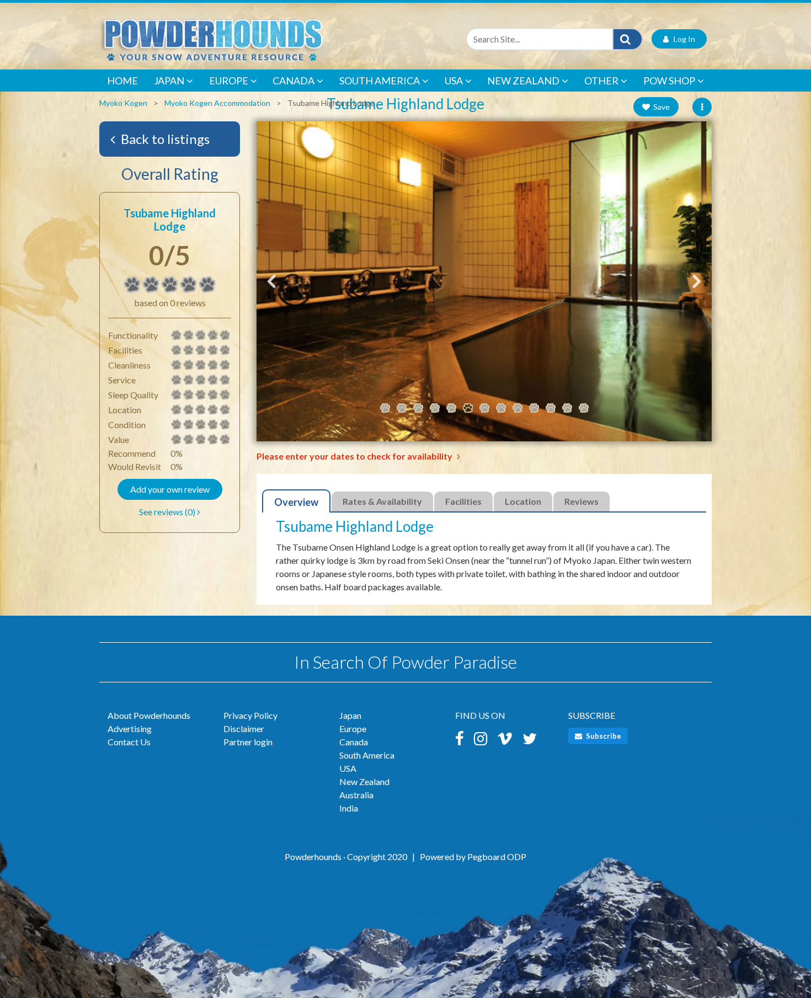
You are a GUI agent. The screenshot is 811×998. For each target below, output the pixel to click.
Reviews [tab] (581, 501)
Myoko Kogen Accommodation (217, 103)
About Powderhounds (149, 715)
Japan (169, 80)
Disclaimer (243, 728)
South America (379, 80)
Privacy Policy (250, 715)
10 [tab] (534, 408)
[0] (132, 284)
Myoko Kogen (123, 103)
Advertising (130, 728)
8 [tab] (500, 408)
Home (122, 80)
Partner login (248, 742)
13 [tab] (583, 408)
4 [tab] (434, 408)
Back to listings (164, 139)
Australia (356, 794)
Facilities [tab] (463, 501)
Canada (293, 80)
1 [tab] (385, 408)
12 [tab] (567, 408)
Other (601, 80)
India (348, 808)
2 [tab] (401, 408)
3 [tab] (418, 408)
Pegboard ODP (496, 856)
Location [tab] (523, 501)
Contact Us (129, 742)
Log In (682, 39)
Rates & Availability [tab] (382, 501)
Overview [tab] (296, 502)
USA (454, 80)
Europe (228, 80)
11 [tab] (550, 408)
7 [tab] (484, 408)
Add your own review (170, 489)
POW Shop (669, 80)
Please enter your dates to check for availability (355, 456)
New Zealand (523, 80)
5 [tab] (451, 408)
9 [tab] (517, 408)
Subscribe (602, 736)
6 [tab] (467, 408)
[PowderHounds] (248, 39)
